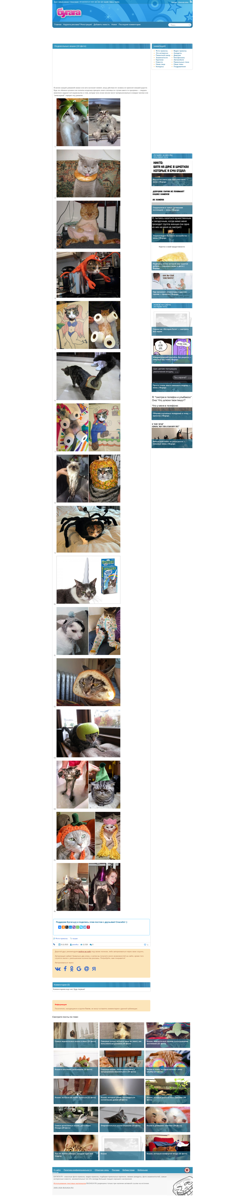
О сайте (57, 1170)
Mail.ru (112, 2)
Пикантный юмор (163, 55)
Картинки (159, 60)
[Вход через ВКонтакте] (59, 970)
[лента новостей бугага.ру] (191, 2)
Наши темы (178, 64)
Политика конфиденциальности (78, 1170)
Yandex (117, 2)
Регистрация (74, 2)
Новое (114, 24)
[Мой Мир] (70, 927)
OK (102, 2)
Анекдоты (178, 53)
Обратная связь (183, 2)
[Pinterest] (88, 927)
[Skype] (81, 927)
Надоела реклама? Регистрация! (77, 24)
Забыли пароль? (63, 2)
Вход (55, 2)
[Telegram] (84, 927)
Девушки (177, 55)
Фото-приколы (62, 938)
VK (96, 2)
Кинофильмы (179, 58)
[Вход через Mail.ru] (87, 970)
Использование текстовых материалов (70, 1183)
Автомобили (179, 60)
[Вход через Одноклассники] (73, 970)
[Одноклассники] (63, 927)
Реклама (174, 2)
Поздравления (180, 66)
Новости (159, 62)
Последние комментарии (129, 24)
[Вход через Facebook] (66, 970)
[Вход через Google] (80, 970)
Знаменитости (162, 58)
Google (106, 2)
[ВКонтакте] (59, 927)
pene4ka (75, 945)
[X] (66, 927)
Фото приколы (162, 51)
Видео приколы (180, 51)
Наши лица (160, 64)
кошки (75, 938)
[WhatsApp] (77, 927)
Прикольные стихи (181, 62)
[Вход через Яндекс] (95, 970)
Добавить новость (102, 24)
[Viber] (74, 927)
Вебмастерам (128, 1170)
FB (99, 2)
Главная (57, 24)
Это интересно (162, 53)
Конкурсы (160, 66)
